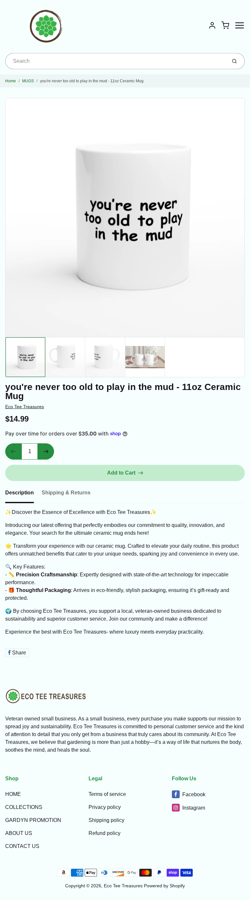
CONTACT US (22, 846)
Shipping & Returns (66, 492)
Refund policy (104, 833)
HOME (13, 794)
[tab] (23, 494)
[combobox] (115, 61)
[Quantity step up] (46, 451)
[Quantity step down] (13, 451)
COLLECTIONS (23, 807)
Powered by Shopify (164, 885)
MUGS (28, 81)
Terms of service (107, 794)
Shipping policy (106, 820)
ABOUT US (18, 833)
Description (19, 492)
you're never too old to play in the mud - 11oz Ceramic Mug (92, 81)
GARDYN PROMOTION (33, 820)
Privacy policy (105, 807)
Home (10, 81)
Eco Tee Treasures (24, 406)
